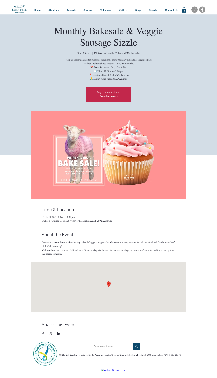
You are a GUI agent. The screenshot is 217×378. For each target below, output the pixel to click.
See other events (108, 96)
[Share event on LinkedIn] (58, 333)
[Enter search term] (136, 346)
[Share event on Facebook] (43, 333)
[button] (184, 10)
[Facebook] (202, 10)
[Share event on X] (50, 333)
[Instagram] (194, 10)
